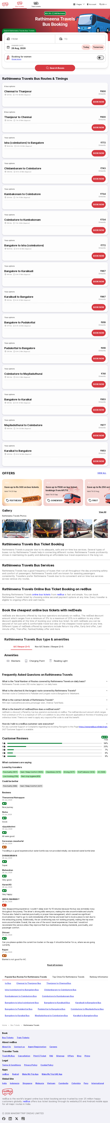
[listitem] (7, 482)
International (97, 1083)
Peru (86, 1083)
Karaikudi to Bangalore (18, 296)
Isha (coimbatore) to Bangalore (24, 142)
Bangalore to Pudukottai (19, 322)
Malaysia (39, 1083)
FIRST (95, 500)
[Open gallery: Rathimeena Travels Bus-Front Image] (16, 528)
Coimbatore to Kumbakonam (22, 219)
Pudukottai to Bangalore (19, 348)
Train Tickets (23, 1037)
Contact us (19, 1047)
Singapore (27, 1083)
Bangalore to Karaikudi (18, 271)
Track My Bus (8, 1056)
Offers (70, 1056)
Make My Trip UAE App (52, 1074)
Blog (79, 1056)
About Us (6, 1047)
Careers (53, 1047)
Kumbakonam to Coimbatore (22, 194)
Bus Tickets (8, 1037)
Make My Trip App (30, 1074)
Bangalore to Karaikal (18, 399)
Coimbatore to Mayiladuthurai (23, 373)
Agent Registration (37, 1047)
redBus (60, 594)
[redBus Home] (5, 4)
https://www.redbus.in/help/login (93, 727)
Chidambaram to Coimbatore (22, 168)
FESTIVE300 (15, 500)
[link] (22, 492)
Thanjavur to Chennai (18, 117)
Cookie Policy (47, 1065)
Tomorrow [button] (98, 47)
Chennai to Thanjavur (18, 91)
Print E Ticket (39, 1056)
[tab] (21, 646)
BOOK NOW (98, 102)
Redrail (15, 1074)
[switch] (100, 58)
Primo (87, 1056)
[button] (29, 39)
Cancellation (24, 1056)
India (4, 1083)
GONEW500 (56, 500)
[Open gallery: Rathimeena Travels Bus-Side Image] (77, 528)
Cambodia (63, 1083)
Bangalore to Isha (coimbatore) (24, 245)
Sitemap (60, 1056)
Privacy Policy (30, 1065)
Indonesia (14, 1083)
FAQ (51, 1056)
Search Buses (57, 68)
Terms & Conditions (11, 1065)
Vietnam (51, 1083)
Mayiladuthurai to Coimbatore (23, 425)
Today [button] (86, 47)
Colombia (76, 1083)
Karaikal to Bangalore (18, 450)
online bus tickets (41, 594)
